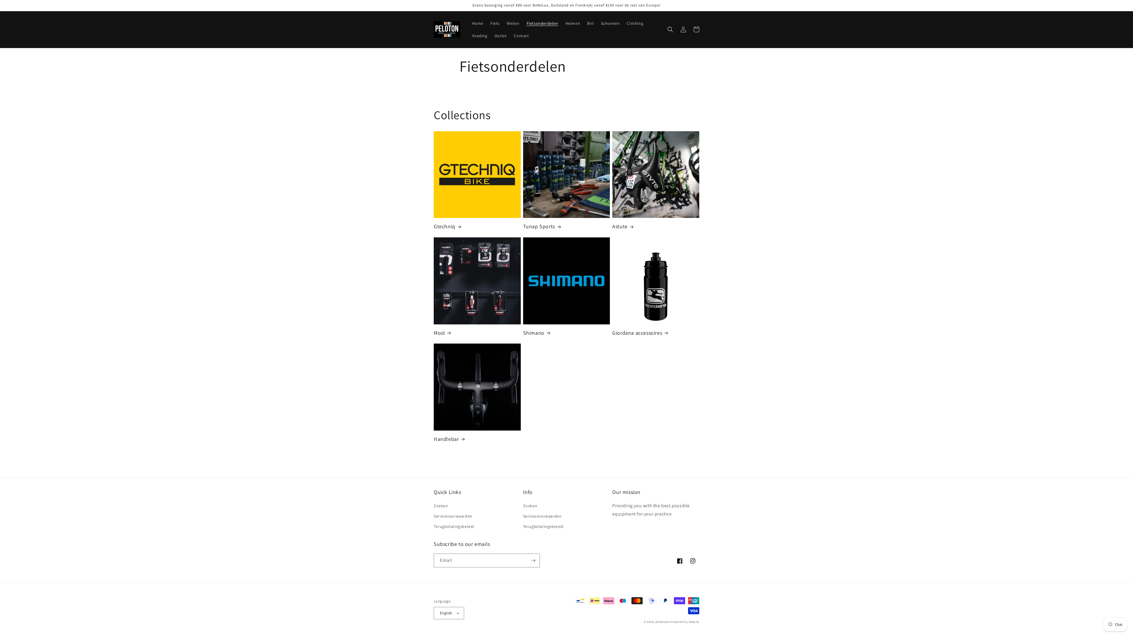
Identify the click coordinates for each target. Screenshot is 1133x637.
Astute (620, 226)
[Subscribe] (533, 560)
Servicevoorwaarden (453, 516)
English (446, 612)
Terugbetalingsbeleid (454, 526)
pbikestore (662, 622)
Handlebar (446, 439)
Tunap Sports (539, 226)
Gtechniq (444, 226)
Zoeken (441, 505)
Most (439, 332)
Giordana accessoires (637, 332)
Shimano (533, 332)
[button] (670, 29)
